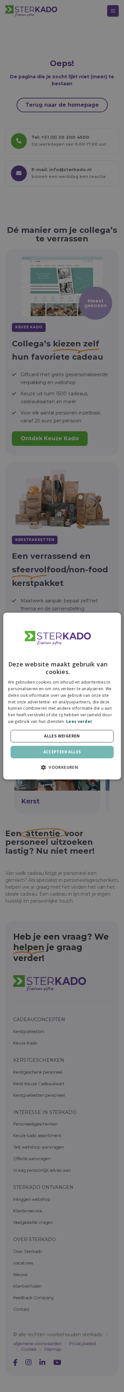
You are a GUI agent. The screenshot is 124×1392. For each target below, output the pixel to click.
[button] (62, 767)
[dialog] (62, 696)
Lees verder (79, 721)
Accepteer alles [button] (62, 752)
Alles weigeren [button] (62, 736)
